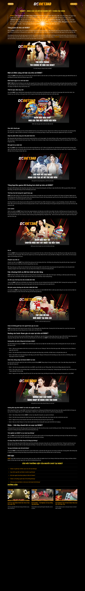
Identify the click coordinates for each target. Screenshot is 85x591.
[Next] (78, 501)
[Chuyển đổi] (9, 469)
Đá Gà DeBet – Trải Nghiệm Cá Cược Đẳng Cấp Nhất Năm (42, 503)
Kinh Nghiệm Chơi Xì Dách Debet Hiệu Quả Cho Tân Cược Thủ (66, 503)
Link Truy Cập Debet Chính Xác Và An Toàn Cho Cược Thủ (19, 503)
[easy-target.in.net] (42, 4)
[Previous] (7, 501)
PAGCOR (57, 37)
